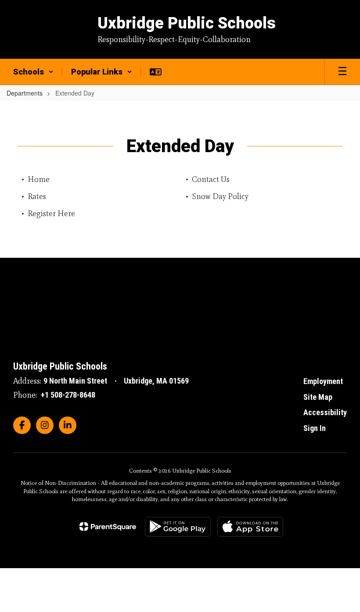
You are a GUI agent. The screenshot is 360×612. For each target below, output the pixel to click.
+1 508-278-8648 (68, 394)
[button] (33, 72)
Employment (323, 381)
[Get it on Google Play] (178, 527)
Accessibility (325, 412)
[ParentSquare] (107, 526)
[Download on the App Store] (250, 527)
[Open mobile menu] (342, 72)
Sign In (314, 428)
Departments (25, 93)
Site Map (317, 397)
